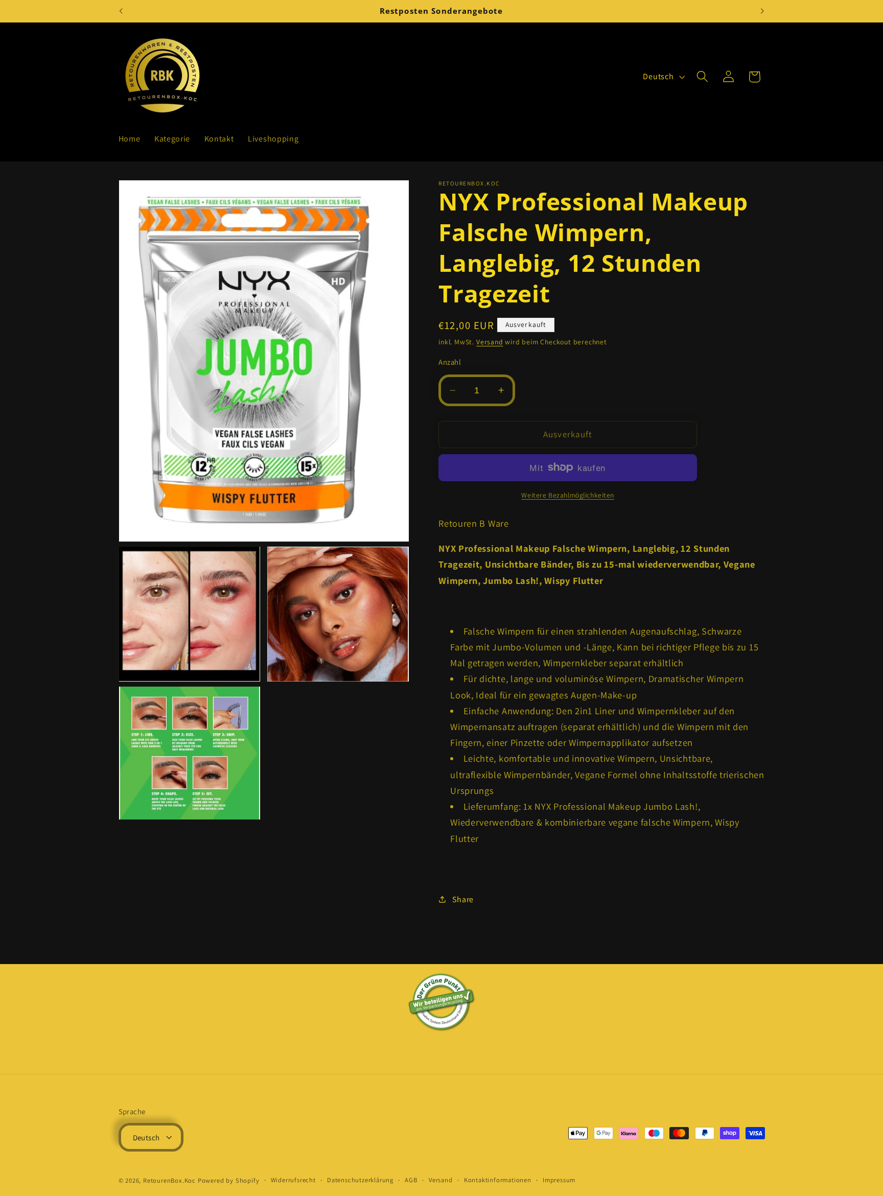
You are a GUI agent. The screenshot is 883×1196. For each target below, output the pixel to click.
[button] (702, 77)
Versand (489, 341)
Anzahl (449, 362)
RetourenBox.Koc (169, 1180)
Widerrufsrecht (293, 1180)
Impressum (559, 1180)
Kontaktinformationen (497, 1180)
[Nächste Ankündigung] (762, 11)
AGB (411, 1180)
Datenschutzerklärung (360, 1180)
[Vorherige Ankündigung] (120, 11)
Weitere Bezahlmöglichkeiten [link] (567, 495)
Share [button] (463, 899)
